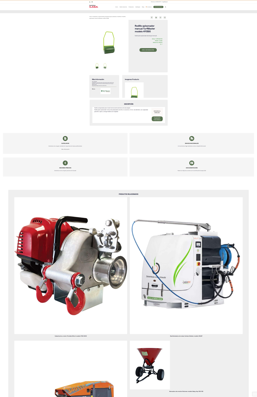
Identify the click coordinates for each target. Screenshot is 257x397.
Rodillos (119, 16)
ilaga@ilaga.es (165, 1)
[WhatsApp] (160, 17)
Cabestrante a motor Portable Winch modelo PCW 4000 (71, 336)
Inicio (90, 16)
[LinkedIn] (156, 17)
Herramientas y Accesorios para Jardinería (107, 16)
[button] (165, 6)
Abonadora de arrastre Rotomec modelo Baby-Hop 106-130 (186, 391)
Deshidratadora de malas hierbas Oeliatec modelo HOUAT (186, 336)
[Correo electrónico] (164, 17)
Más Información (65, 149)
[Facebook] (151, 17)
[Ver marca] (105, 89)
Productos (95, 16)
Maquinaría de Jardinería (101, 85)
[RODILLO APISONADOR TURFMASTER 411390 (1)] (109, 43)
